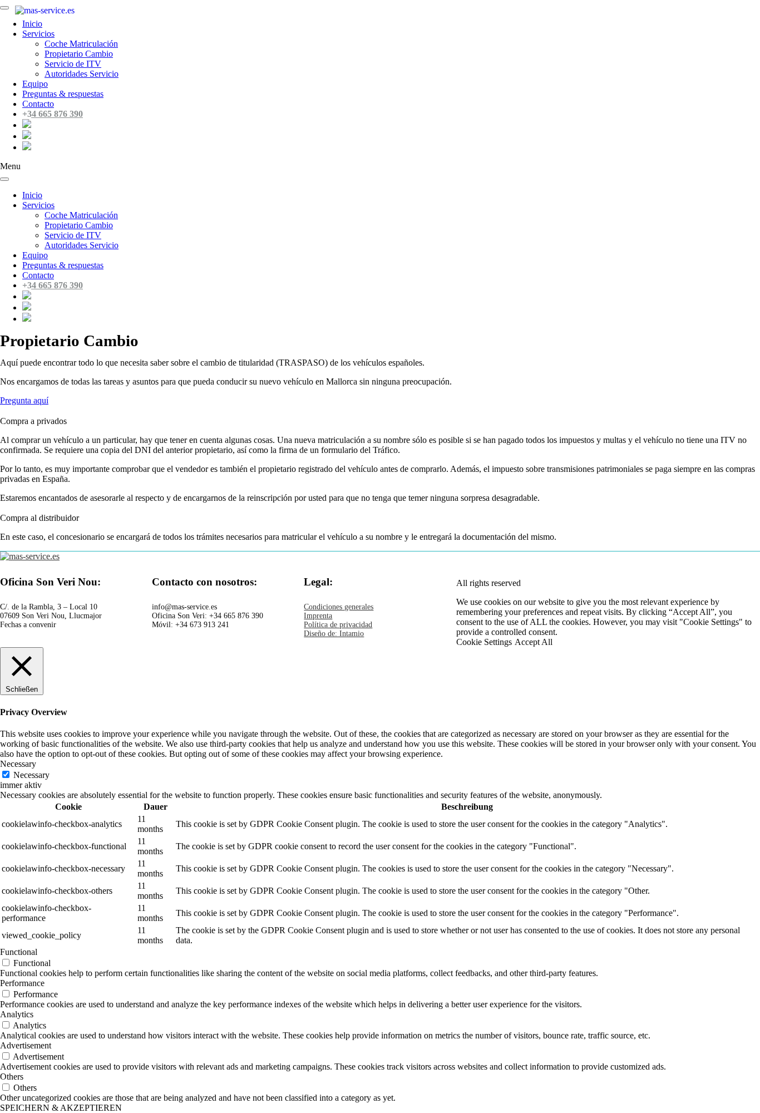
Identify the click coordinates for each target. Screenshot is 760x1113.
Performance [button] (22, 983)
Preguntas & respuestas (62, 94)
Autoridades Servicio (82, 73)
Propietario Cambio (79, 53)
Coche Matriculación (81, 43)
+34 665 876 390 (52, 114)
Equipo (35, 83)
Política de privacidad (338, 624)
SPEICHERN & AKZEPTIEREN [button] (61, 1107)
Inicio (32, 195)
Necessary (31, 775)
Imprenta (318, 616)
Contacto (38, 104)
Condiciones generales (338, 607)
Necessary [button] (18, 764)
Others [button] (11, 1076)
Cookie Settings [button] (484, 642)
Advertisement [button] (25, 1045)
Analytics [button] (16, 1014)
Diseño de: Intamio (334, 633)
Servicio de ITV (73, 63)
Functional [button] (18, 952)
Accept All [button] (533, 642)
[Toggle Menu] (4, 7)
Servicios (38, 205)
